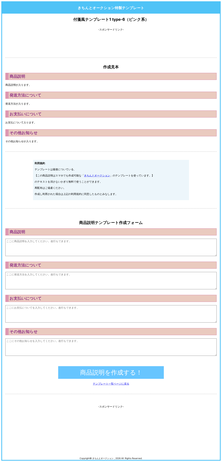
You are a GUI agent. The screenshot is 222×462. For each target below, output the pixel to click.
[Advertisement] (111, 41)
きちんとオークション (97, 175)
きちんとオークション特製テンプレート (111, 8)
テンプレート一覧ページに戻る (111, 383)
